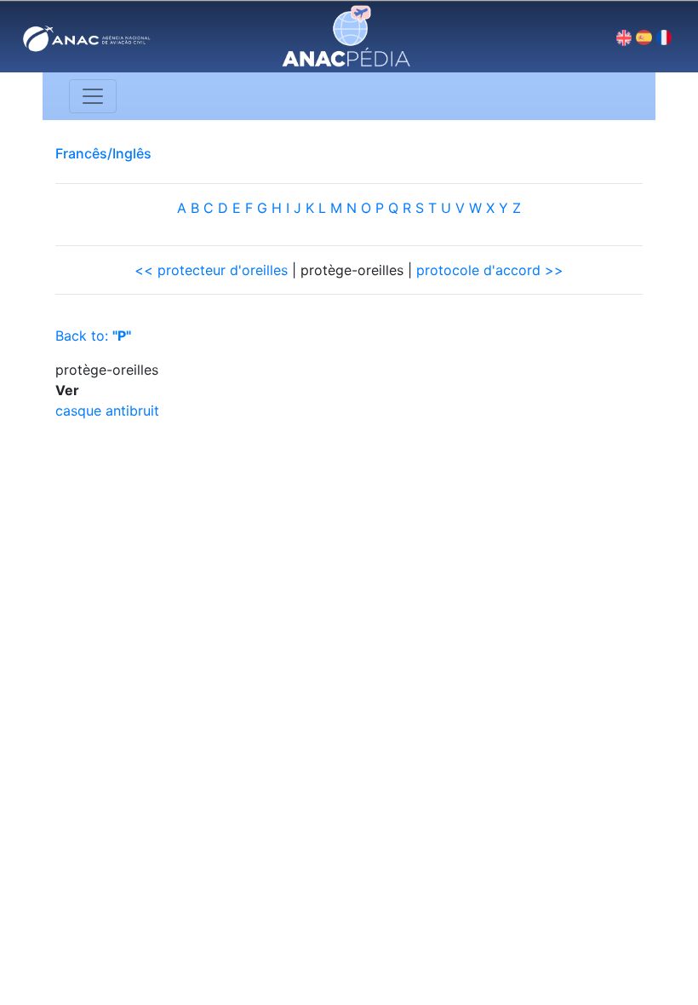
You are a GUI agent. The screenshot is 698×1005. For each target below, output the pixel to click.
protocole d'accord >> (490, 270)
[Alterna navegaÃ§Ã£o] (93, 96)
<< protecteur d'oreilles (211, 270)
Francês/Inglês (103, 153)
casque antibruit (107, 410)
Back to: (93, 335)
